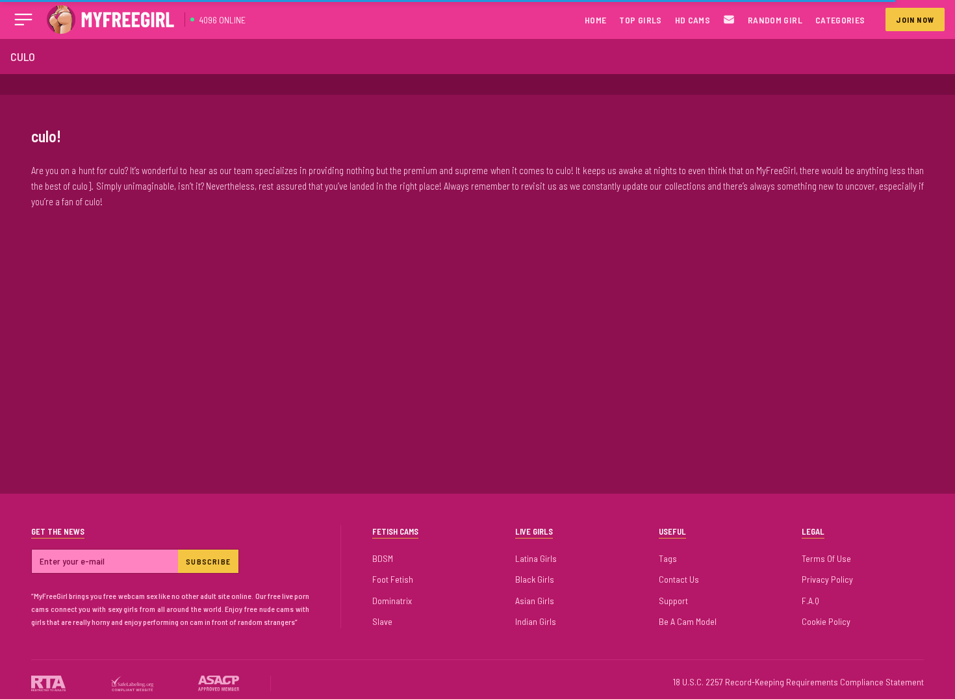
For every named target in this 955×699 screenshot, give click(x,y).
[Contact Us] (729, 20)
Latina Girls (536, 558)
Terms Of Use (826, 558)
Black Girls (534, 579)
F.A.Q (810, 600)
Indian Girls (535, 621)
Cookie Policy (826, 621)
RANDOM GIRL (775, 19)
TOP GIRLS (640, 19)
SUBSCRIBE (208, 561)
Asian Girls (534, 600)
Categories (840, 19)
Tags (668, 558)
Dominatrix (392, 600)
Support (673, 600)
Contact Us (679, 579)
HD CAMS (692, 19)
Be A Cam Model (688, 621)
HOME (595, 19)
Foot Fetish (392, 579)
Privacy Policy (827, 579)
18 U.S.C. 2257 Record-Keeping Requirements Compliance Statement (798, 681)
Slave (382, 621)
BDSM (382, 558)
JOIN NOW (915, 19)
